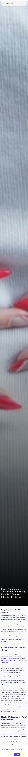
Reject (10, 754)
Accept (17, 754)
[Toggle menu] (24, 3)
